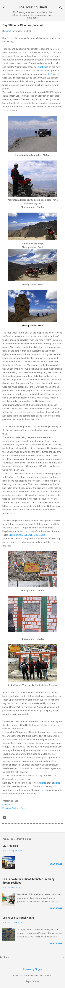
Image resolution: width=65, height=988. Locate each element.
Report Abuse (32, 981)
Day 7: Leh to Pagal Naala (18, 917)
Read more (56, 864)
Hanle (43, 782)
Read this (46, 74)
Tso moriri (45, 790)
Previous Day (8, 808)
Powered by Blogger (32, 969)
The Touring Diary (32, 7)
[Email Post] (4, 818)
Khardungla (42, 67)
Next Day (20, 808)
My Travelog (10, 845)
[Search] (61, 8)
